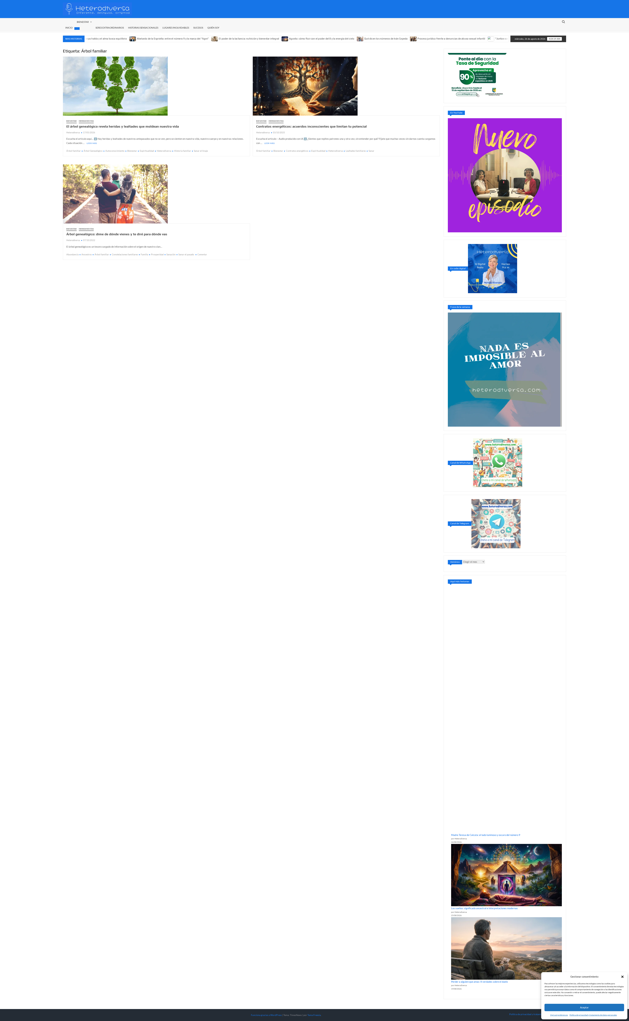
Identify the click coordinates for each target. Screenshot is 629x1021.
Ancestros (86, 254)
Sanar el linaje (201, 150)
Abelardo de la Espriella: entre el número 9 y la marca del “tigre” (122, 38)
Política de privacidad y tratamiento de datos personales (593, 1015)
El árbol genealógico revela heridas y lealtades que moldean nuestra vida (122, 126)
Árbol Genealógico (93, 150)
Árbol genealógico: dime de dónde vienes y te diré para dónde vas (116, 234)
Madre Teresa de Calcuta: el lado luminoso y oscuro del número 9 (485, 834)
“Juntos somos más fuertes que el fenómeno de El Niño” (476, 38)
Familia (144, 254)
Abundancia (72, 254)
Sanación (171, 254)
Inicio (69, 27)
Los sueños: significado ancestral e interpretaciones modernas (484, 908)
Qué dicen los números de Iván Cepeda (335, 38)
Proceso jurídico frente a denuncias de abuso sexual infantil (400, 38)
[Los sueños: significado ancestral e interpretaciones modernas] (506, 875)
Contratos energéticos (297, 150)
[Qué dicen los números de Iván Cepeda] (309, 38)
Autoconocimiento (114, 150)
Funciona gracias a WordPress (266, 1015)
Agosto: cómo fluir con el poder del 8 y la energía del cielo (271, 38)
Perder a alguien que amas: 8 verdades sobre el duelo (479, 981)
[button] (622, 976)
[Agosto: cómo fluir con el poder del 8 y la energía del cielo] (234, 38)
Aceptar (584, 1007)
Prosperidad (157, 254)
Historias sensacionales (143, 27)
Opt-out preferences (559, 1015)
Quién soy (213, 27)
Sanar (371, 150)
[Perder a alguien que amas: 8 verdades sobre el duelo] (506, 948)
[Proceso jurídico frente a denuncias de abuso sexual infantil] (362, 38)
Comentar (202, 254)
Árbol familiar (73, 150)
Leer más (92, 143)
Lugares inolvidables (175, 27)
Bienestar (83, 21)
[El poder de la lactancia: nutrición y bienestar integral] (163, 38)
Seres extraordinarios (109, 27)
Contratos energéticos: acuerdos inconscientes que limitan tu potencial (311, 126)
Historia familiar (182, 150)
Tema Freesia (314, 1015)
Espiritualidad (147, 150)
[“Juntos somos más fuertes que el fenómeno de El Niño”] (440, 38)
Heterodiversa (73, 132)
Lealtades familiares (356, 150)
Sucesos (198, 27)
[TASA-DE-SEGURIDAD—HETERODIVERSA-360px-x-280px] (477, 75)
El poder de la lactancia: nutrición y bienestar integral (198, 38)
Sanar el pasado (186, 254)
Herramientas (86, 121)
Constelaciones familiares (125, 254)
